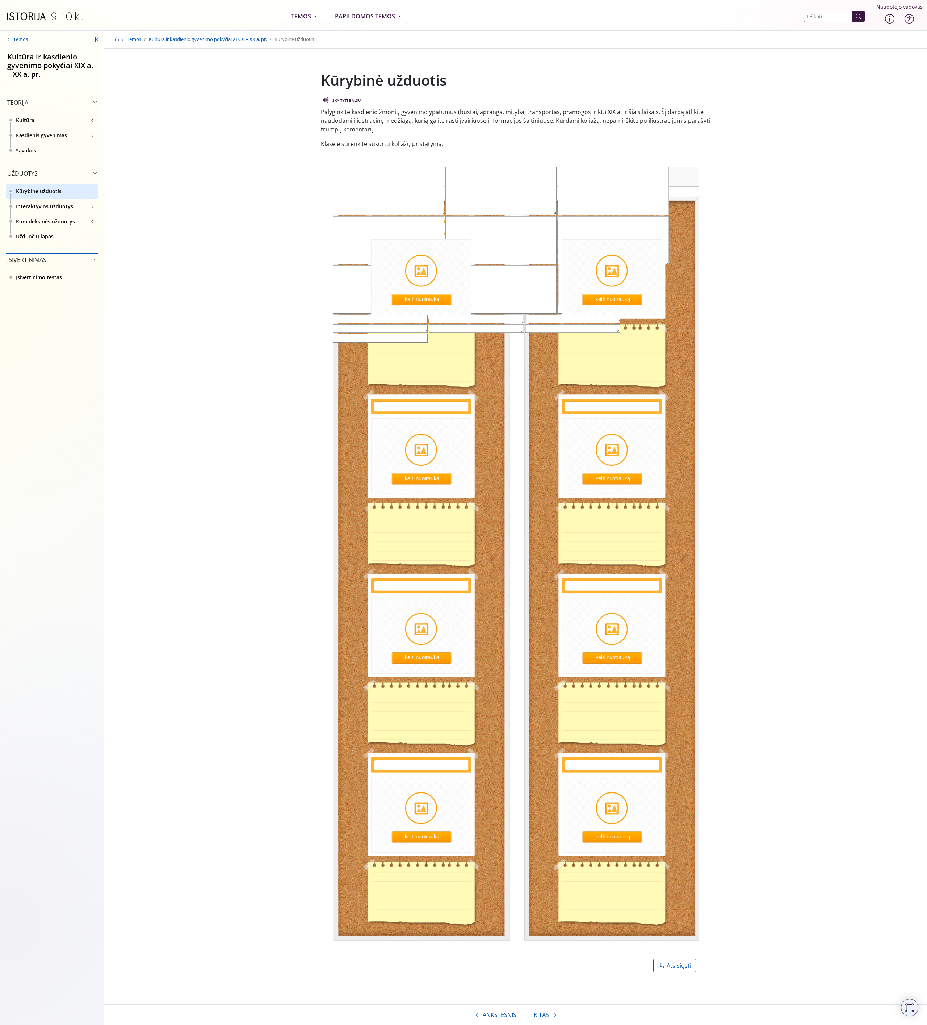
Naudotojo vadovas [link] (899, 6)
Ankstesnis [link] (499, 1015)
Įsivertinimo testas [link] (39, 277)
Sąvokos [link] (26, 150)
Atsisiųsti (679, 966)
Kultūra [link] (25, 120)
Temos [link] (302, 16)
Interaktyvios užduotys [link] (44, 206)
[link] (45, 16)
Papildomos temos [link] (366, 16)
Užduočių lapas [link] (35, 236)
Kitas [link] (541, 1015)
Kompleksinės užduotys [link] (45, 221)
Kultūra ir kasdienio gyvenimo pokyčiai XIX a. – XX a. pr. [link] (208, 39)
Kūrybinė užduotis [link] (39, 191)
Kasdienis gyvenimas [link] (41, 135)
